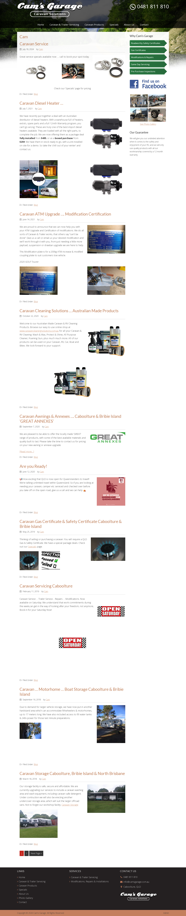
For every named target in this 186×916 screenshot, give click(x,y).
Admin (166, 913)
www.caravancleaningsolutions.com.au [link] (39, 330)
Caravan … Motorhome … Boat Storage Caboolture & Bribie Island (71, 692)
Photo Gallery (26, 897)
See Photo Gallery (148, 124)
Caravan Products (28, 885)
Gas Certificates (138, 50)
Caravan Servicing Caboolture (46, 585)
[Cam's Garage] (50, 16)
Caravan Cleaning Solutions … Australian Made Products (69, 310)
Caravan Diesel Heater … (41, 103)
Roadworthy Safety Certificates (145, 43)
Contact (23, 902)
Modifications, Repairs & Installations (90, 881)
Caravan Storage (70, 804)
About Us (24, 893)
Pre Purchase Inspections (143, 71)
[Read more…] (27, 451)
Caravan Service (34, 43)
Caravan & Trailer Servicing (32, 881)
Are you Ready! (33, 466)
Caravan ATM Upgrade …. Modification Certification (65, 213)
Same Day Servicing (140, 64)
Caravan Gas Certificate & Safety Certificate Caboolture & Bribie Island (71, 524)
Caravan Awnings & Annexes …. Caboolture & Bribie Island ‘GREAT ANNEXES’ (70, 419)
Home (22, 877)
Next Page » (36, 854)
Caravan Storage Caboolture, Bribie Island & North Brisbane (72, 773)
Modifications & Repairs (142, 57)
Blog (36, 94)
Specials (32, 546)
